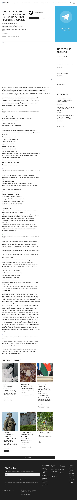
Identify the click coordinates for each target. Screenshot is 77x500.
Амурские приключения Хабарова (9, 434)
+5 (47, 407)
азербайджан (41, 407)
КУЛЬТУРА (35, 3)
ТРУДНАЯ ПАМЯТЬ (45, 3)
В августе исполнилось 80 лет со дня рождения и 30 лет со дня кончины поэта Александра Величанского (10, 392)
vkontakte (62, 472)
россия (47, 17)
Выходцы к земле (44, 433)
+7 (39, 441)
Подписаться (22, 479)
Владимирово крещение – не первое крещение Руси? (27, 389)
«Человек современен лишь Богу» (8, 386)
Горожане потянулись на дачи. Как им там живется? (44, 435)
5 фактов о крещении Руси (27, 385)
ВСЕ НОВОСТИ (60, 84)
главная (4, 36)
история (6, 451)
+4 (10, 399)
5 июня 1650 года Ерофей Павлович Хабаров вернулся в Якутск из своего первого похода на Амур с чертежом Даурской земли (10, 442)
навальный (24, 447)
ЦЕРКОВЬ (16, 3)
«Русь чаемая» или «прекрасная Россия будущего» (27, 435)
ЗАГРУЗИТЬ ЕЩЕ (27, 457)
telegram (62, 469)
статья (42, 17)
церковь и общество (25, 395)
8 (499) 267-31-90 (55, 471)
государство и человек (34, 17)
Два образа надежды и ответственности (26, 441)
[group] (66, 60)
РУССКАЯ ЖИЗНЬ (26, 3)
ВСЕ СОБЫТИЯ (61, 126)
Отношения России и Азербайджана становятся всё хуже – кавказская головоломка (44, 390)
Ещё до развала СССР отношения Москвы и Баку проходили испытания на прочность (44, 400)
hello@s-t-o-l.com (55, 469)
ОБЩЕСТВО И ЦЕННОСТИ (59, 3)
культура (6, 399)
